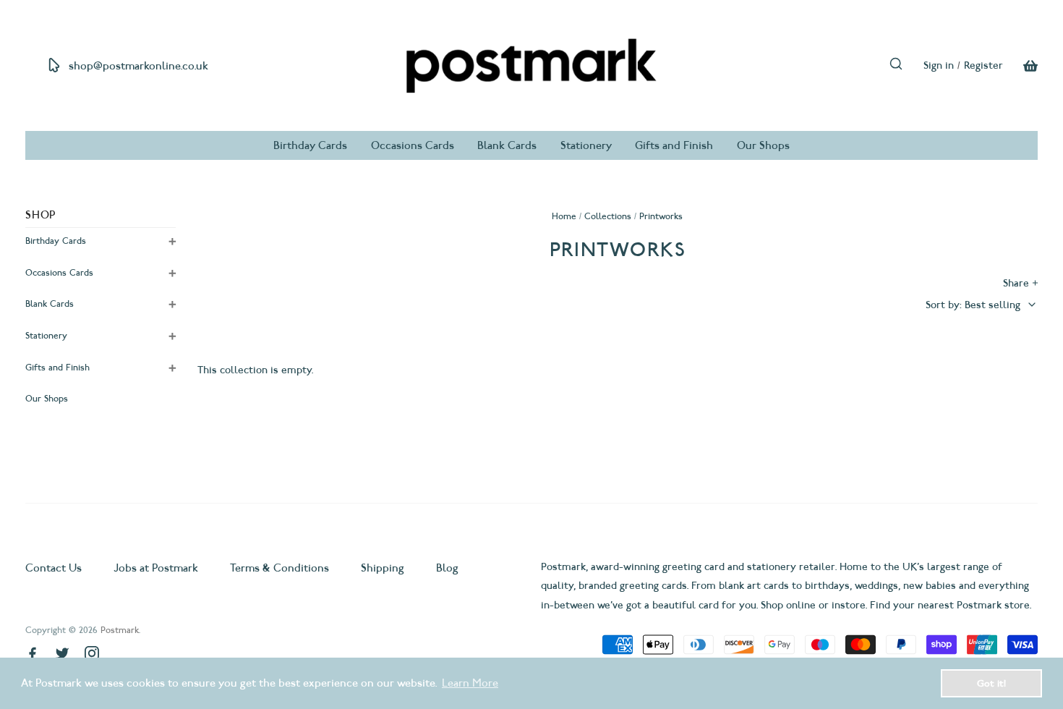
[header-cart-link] (1020, 65)
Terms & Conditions (279, 567)
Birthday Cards (310, 145)
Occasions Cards (412, 145)
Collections (607, 216)
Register (983, 65)
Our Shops (763, 145)
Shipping (382, 567)
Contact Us (55, 567)
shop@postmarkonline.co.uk (138, 65)
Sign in (938, 65)
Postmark (120, 629)
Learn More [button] (470, 682)
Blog (447, 567)
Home (564, 216)
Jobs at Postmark (156, 567)
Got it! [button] (991, 683)
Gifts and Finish (674, 145)
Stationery (586, 145)
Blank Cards (507, 145)
